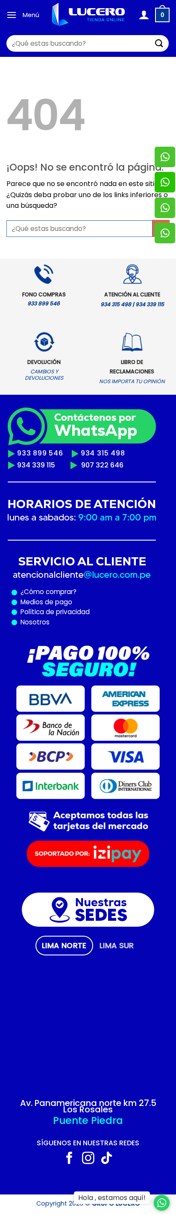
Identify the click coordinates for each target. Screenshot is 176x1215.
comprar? (60, 591)
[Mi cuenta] (143, 15)
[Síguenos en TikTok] (106, 1159)
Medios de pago (44, 601)
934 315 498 (103, 453)
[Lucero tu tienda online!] (89, 15)
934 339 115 (36, 465)
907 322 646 (102, 465)
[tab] (64, 945)
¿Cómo (32, 591)
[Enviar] (159, 43)
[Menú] (11, 14)
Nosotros (35, 622)
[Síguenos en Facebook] (69, 1159)
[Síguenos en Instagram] (88, 1159)
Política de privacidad (53, 611)
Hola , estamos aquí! (112, 1198)
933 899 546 (40, 453)
